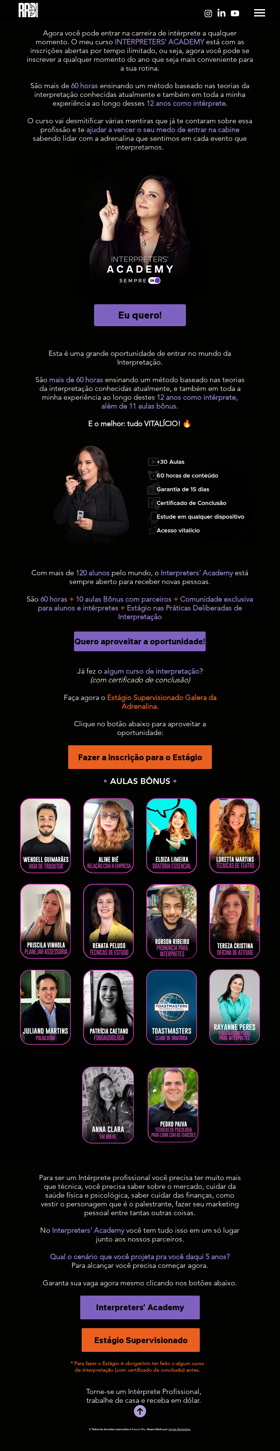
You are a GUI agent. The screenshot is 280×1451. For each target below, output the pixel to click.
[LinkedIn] (221, 13)
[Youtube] (235, 13)
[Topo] (140, 1411)
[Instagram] (208, 13)
